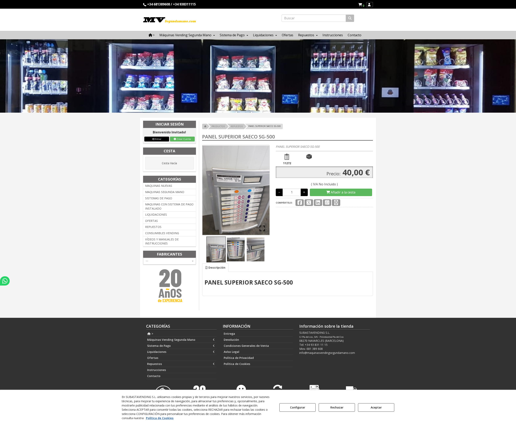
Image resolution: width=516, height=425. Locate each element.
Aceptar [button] (376, 407)
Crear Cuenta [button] (183, 138)
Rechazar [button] (336, 407)
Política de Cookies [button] (237, 364)
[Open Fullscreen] (262, 228)
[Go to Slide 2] (236, 249)
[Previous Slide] (211, 190)
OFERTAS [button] (151, 221)
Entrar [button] (157, 138)
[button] (361, 4)
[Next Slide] (260, 190)
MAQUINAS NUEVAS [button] (158, 186)
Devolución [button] (231, 340)
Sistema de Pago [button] (159, 346)
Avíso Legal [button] (231, 352)
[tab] (215, 267)
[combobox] (169, 261)
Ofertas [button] (152, 358)
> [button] (152, 334)
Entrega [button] (229, 334)
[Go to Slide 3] (255, 249)
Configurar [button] (297, 407)
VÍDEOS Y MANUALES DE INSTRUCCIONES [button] (162, 241)
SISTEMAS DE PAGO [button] (158, 198)
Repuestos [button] (154, 364)
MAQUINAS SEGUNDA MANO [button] (164, 192)
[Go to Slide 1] (216, 249)
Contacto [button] (153, 376)
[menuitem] (361, 4)
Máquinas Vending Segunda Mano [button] (171, 340)
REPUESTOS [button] (153, 227)
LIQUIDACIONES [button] (156, 214)
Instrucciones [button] (156, 370)
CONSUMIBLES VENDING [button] (162, 233)
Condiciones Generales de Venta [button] (246, 346)
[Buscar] (350, 18)
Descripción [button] (216, 267)
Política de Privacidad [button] (239, 358)
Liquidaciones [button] (156, 352)
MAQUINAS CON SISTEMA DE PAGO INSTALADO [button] (169, 206)
